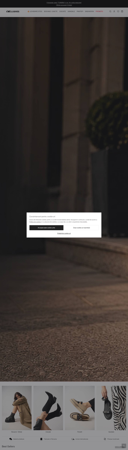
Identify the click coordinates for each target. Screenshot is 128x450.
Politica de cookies (35, 222)
